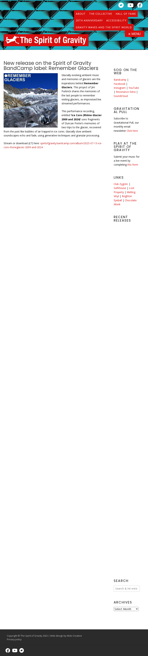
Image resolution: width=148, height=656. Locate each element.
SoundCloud (121, 96)
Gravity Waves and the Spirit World (104, 27)
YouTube (134, 87)
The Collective (100, 13)
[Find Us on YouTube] (130, 5)
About (81, 13)
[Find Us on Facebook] (139, 5)
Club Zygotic (121, 184)
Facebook (119, 84)
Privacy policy (14, 639)
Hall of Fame (126, 13)
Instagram (120, 87)
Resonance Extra (126, 91)
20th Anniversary (89, 20)
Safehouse (120, 188)
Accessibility (116, 20)
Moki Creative (74, 635)
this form (132, 164)
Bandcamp (120, 79)
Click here (132, 130)
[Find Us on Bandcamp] (121, 5)
